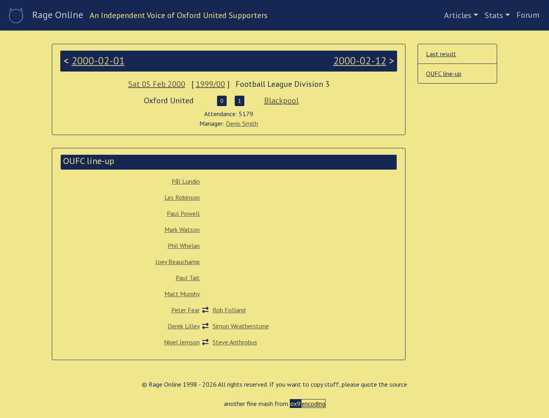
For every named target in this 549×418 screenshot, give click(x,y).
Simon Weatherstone (241, 326)
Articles (457, 15)
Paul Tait (188, 278)
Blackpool (281, 100)
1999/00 (210, 84)
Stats (494, 15)
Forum (527, 15)
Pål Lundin (186, 181)
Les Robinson (182, 197)
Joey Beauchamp (178, 262)
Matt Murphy (182, 294)
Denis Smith (242, 123)
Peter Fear (185, 310)
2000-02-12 (359, 60)
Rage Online (57, 14)
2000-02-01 (98, 60)
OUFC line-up (443, 74)
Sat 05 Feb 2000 (156, 84)
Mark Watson (182, 229)
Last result (441, 54)
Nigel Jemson (182, 342)
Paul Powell (183, 213)
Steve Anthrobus (235, 342)
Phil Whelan (184, 246)
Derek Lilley (184, 326)
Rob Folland (229, 310)
